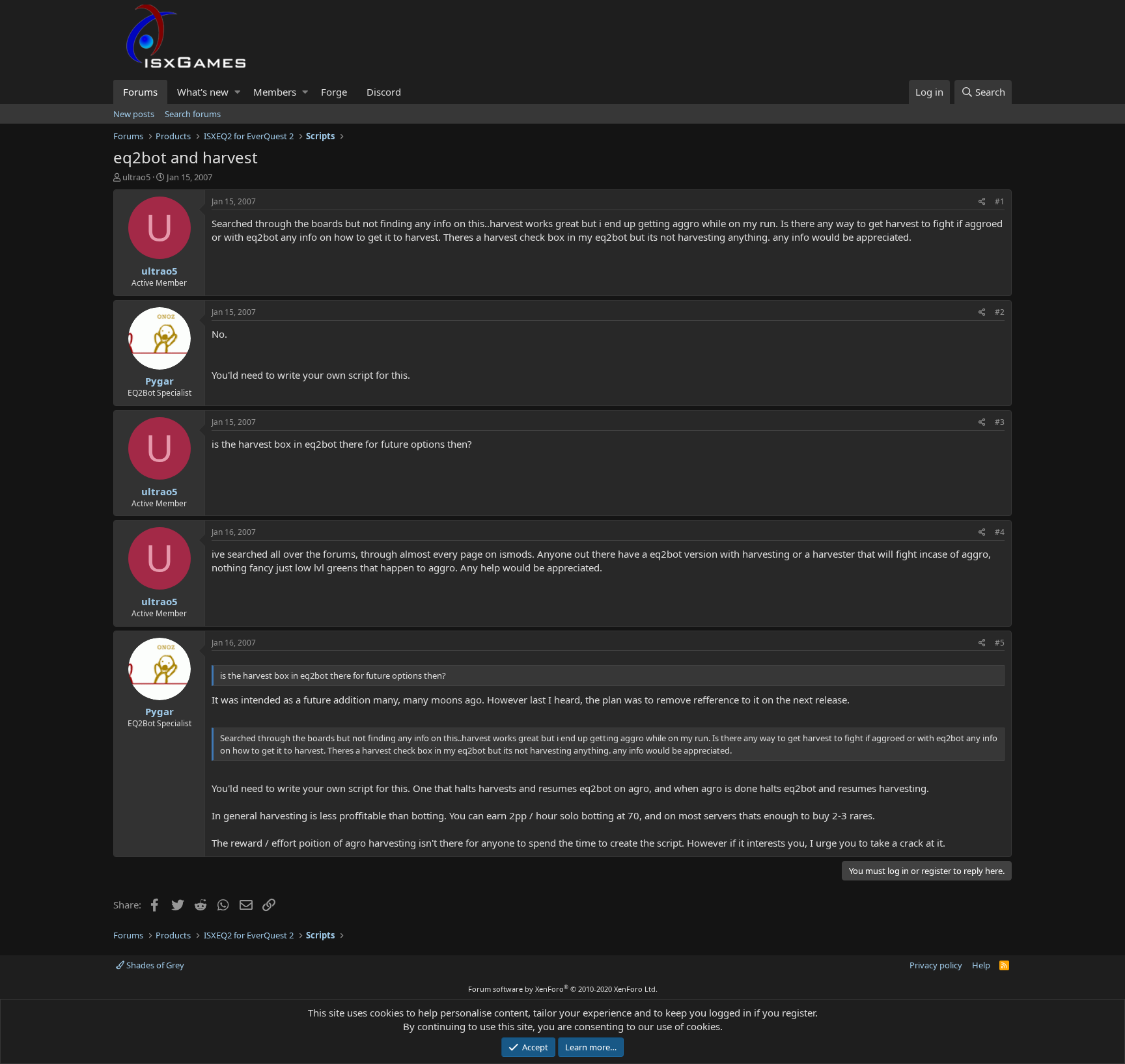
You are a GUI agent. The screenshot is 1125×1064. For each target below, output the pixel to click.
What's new (203, 91)
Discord (384, 91)
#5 (1000, 642)
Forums (140, 91)
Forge (334, 91)
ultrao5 (136, 177)
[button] (237, 92)
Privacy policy (936, 965)
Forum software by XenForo (563, 989)
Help (981, 965)
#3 (1000, 422)
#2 (1000, 312)
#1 (1000, 201)
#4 (1000, 532)
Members (274, 91)
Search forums (193, 114)
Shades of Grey (154, 965)
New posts (133, 114)
